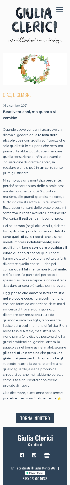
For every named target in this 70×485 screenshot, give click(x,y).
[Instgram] (34, 455)
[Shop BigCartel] (47, 455)
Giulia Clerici (35, 437)
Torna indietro (35, 418)
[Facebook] (22, 455)
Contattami (35, 444)
